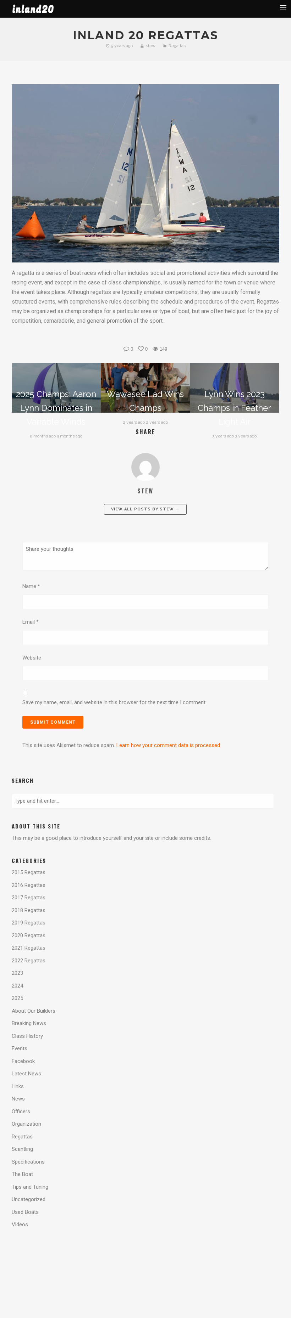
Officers (21, 1111)
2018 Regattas (28, 910)
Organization (26, 1124)
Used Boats (25, 1212)
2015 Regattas (28, 872)
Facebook (23, 1061)
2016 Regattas (28, 885)
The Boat (22, 1174)
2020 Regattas (28, 935)
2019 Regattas (28, 923)
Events (19, 1048)
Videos (20, 1224)
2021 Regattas (28, 948)
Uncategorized (28, 1199)
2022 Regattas (28, 960)
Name (31, 586)
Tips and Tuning (30, 1187)
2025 (17, 998)
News (18, 1099)
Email (30, 622)
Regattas (177, 45)
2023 (17, 973)
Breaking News (29, 1023)
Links (18, 1086)
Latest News (26, 1073)
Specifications (28, 1162)
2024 (17, 986)
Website (31, 658)
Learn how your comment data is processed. (168, 745)
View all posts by (145, 509)
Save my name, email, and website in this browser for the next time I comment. (114, 702)
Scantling (22, 1149)
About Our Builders (33, 1011)
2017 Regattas (28, 897)
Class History (27, 1036)
